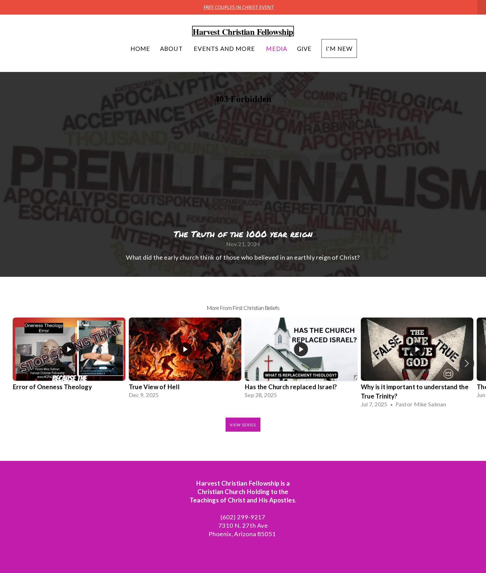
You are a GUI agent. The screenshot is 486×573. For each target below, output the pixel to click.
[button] (467, 363)
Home (140, 48)
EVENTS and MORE (225, 48)
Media (276, 48)
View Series (243, 424)
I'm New (339, 48)
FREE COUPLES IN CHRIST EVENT (239, 7)
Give (304, 48)
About (172, 48)
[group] (69, 359)
